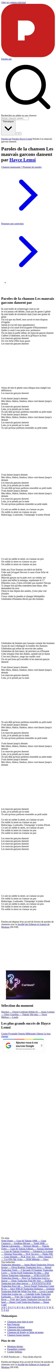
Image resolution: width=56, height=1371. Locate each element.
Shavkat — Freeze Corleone (15, 1012)
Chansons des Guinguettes (19, 1329)
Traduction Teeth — (21, 1270)
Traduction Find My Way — (35, 1280)
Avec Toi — (35, 1256)
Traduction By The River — (25, 1298)
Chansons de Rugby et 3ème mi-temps (25, 1332)
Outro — (13, 1248)
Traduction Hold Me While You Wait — (27, 1291)
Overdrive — (31, 1251)
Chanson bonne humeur (18, 1335)
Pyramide (13, 1033)
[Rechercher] (17, 133)
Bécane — (31, 1243)
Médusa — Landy (9, 1017)
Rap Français (13, 1324)
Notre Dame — (16, 1240)
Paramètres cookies (16, 1349)
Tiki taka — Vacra (38, 1014)
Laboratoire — (20, 1246)
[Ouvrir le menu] (20, 133)
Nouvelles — (21, 1254)
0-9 (7, 1310)
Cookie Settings (14, 1352)
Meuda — (40, 1246)
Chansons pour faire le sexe (20, 1321)
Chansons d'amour (16, 1327)
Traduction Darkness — (38, 1289)
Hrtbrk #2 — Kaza (38, 1012)
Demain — (18, 1256)
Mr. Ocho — (22, 1259)
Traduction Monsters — (18, 1264)
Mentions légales (15, 1346)
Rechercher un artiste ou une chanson (18, 115)
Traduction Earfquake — (26, 1295)
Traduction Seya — (38, 1267)
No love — (39, 1254)
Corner (4, 1033)
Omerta (22, 1033)
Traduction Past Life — (19, 1286)
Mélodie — (40, 1259)
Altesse (40, 1033)
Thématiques (8, 121)
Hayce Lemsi (22, 159)
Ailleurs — (35, 1248)
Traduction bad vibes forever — (26, 1283)
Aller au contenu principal (13, 2)
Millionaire (31, 1033)
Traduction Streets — (15, 1278)
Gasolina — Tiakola (20, 1014)
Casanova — (12, 1243)
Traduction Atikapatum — (29, 1275)
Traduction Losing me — (20, 1294)
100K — (39, 1240)
